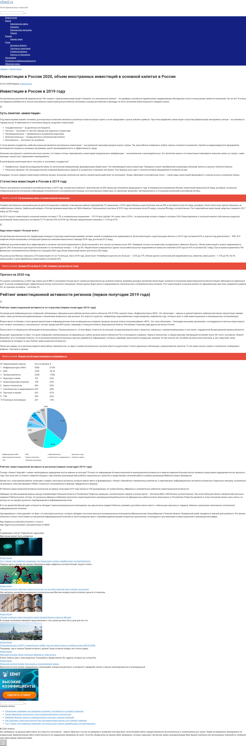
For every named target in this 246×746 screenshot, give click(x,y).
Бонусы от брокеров (20, 55)
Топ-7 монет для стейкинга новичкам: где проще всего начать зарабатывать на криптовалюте (45, 561)
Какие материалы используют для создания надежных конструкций (38, 714)
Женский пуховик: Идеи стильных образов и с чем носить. (28, 654)
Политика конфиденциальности (20, 61)
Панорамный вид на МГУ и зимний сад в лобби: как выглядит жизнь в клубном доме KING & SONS (47, 645)
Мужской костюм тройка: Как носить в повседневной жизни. (29, 664)
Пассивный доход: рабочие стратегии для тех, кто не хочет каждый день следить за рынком (44, 589)
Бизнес (8, 36)
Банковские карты (19, 24)
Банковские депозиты (21, 30)
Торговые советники (20, 48)
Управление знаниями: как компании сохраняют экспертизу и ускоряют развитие (44, 711)
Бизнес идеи (16, 39)
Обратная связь (12, 64)
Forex (7, 42)
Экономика (10, 58)
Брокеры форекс (18, 45)
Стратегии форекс (18, 51)
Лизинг (13, 33)
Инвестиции (11, 18)
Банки (8, 21)
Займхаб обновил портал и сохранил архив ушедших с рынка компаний (39, 717)
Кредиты (14, 27)
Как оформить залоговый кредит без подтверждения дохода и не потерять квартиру (46, 720)
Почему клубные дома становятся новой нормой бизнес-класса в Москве (35, 617)
